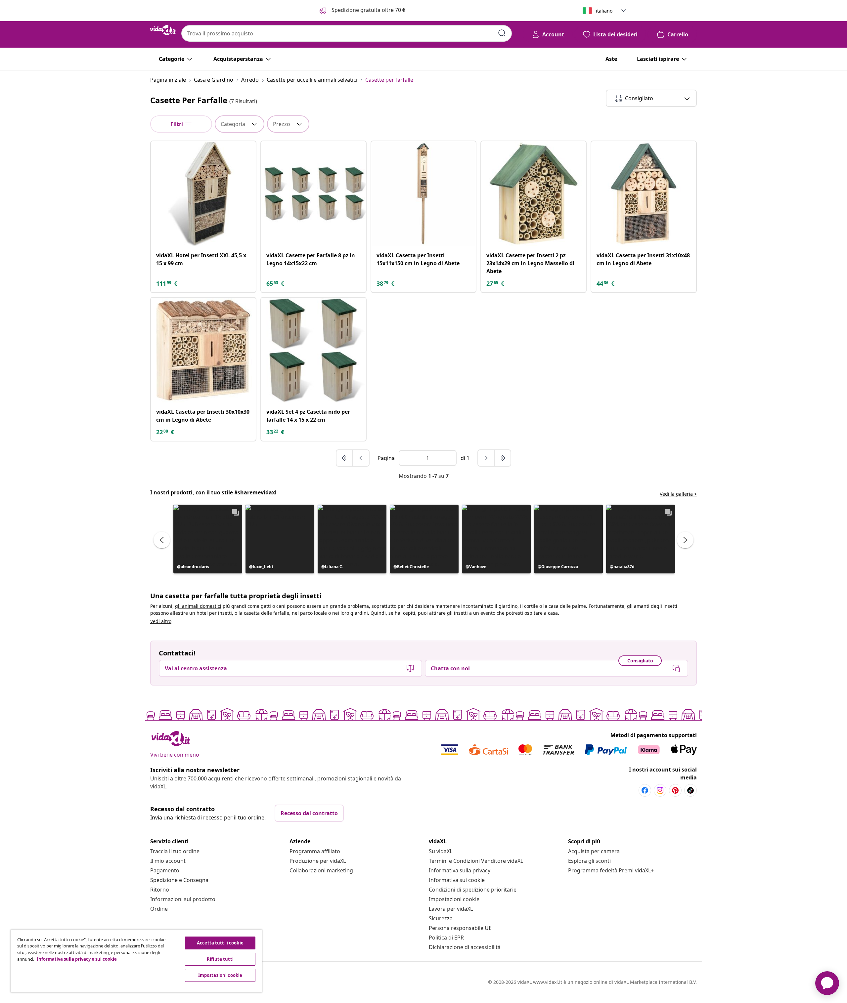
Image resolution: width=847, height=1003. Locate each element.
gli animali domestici (198, 606)
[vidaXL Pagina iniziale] (163, 30)
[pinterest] (675, 790)
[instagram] (660, 790)
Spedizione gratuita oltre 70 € (367, 10)
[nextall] (503, 458)
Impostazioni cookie (454, 899)
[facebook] (645, 790)
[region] (136, 961)
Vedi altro (160, 621)
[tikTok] (690, 790)
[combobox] (346, 33)
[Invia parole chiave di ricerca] (502, 33)
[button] (207, 539)
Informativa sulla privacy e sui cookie (77, 959)
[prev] (361, 458)
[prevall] (344, 458)
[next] (486, 458)
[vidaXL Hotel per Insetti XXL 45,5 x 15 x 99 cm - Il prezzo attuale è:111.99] (203, 193)
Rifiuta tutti (220, 959)
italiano (604, 11)
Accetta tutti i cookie (220, 943)
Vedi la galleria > (678, 494)
